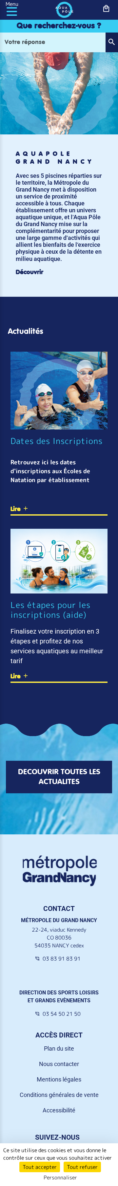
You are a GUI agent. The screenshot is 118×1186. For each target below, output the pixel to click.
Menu (12, 4)
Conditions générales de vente (59, 1094)
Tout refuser (82, 1167)
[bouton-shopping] (106, 9)
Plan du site (59, 1048)
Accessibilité (59, 1110)
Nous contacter (59, 1063)
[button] (111, 42)
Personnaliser (60, 1177)
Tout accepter (40, 1167)
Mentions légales (59, 1079)
